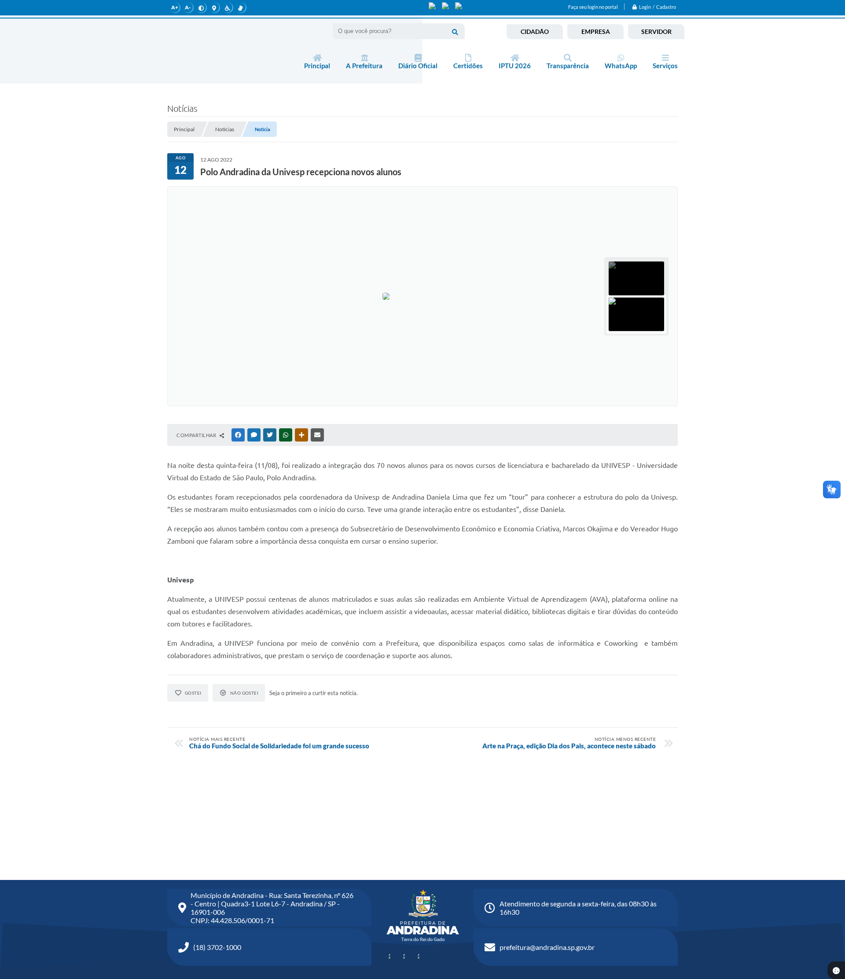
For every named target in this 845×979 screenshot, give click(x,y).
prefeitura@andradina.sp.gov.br (547, 947)
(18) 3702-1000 (217, 947)
